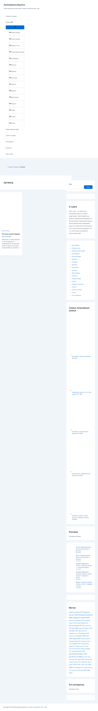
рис (85, 656)
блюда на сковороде (76, 620)
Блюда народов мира (17, 52)
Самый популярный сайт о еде (37, 707)
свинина (88, 659)
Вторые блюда (15, 39)
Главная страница (11, 16)
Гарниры (13, 71)
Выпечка (13, 65)
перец (76, 638)
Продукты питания (77, 284)
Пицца (13, 110)
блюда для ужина (81, 618)
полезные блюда (74, 641)
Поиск (70, 184)
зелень (88, 628)
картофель (73, 631)
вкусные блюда (76, 625)
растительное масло (78, 654)
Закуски (13, 84)
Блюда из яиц (15, 45)
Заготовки (14, 78)
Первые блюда (15, 32)
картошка (83, 631)
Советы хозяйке (11, 135)
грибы (81, 628)
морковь (81, 636)
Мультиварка (15, 97)
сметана (76, 664)
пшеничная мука (78, 651)
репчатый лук (75, 657)
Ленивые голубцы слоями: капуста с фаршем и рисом (84, 575)
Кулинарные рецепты (14, 5)
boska (77, 547)
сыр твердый (78, 667)
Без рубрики (9, 141)
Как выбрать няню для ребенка (81, 356)
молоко (72, 636)
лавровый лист (74, 633)
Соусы (13, 123)
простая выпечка (75, 648)
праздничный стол (82, 646)
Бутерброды (15, 58)
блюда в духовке (76, 612)
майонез (84, 633)
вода (74, 628)
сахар (81, 659)
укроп (75, 670)
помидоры (76, 643)
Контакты (8, 148)
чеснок (82, 670)
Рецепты (8, 22)
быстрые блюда (82, 623)
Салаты (13, 116)
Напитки (13, 103)
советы (84, 664)
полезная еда (85, 638)
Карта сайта (9, 154)
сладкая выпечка (74, 662)
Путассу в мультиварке (11, 234)
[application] (12, 22)
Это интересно (76, 295)
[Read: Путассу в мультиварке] (11, 228)
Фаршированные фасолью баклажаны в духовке (83, 549)
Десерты (13, 91)
